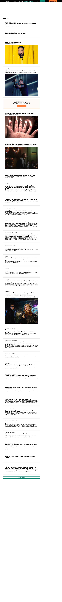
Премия (31, 1)
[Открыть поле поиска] (38, 1)
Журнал (26, 1)
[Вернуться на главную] (7, 1)
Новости (14, 1)
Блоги (19, 1)
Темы (22, 1)
